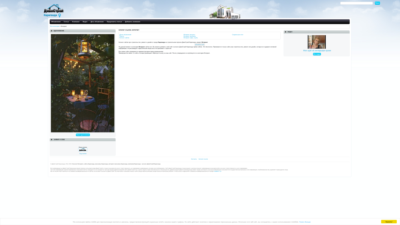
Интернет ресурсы (189, 34)
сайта (136, 171)
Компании (75, 21)
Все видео (317, 54)
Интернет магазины (190, 36)
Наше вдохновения (82, 135)
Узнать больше (305, 221)
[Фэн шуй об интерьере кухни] (317, 36)
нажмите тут (217, 171)
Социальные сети (237, 34)
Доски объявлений (125, 34)
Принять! (389, 221)
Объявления (56, 21)
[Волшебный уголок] (83, 35)
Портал (121, 36)
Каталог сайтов (124, 38)
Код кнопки (82, 153)
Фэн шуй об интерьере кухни (317, 50)
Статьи (66, 21)
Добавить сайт (199, 44)
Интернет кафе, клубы (191, 38)
